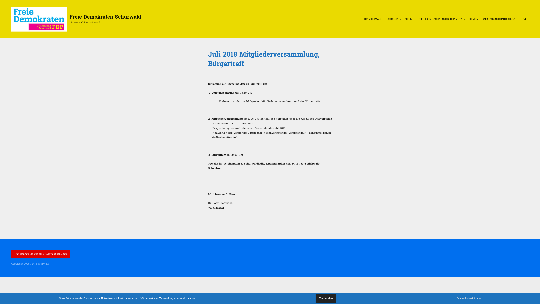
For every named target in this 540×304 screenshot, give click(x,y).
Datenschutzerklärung (469, 298)
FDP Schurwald (372, 18)
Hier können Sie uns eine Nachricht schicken (41, 254)
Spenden (473, 18)
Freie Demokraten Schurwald (105, 17)
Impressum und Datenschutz (499, 18)
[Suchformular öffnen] (525, 19)
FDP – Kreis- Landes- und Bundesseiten (440, 18)
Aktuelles (393, 18)
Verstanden (326, 298)
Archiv (408, 18)
